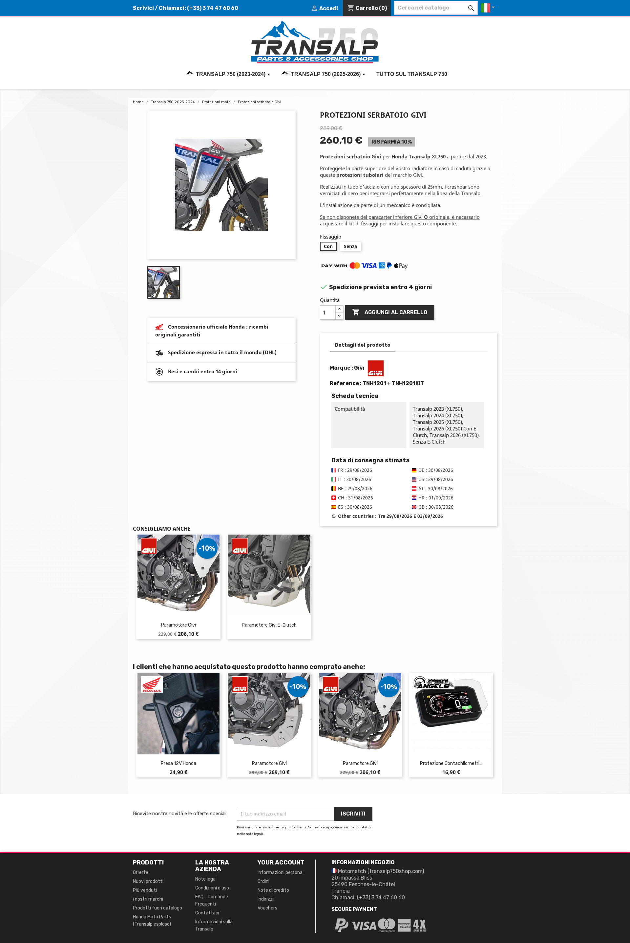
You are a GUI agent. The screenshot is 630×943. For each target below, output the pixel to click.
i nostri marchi (148, 899)
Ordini (263, 881)
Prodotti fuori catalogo (157, 908)
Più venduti (145, 890)
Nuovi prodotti (148, 881)
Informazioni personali (281, 872)
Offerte (140, 872)
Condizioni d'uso (212, 888)
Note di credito (273, 890)
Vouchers (267, 908)
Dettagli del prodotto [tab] (362, 345)
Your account (281, 862)
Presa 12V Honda (178, 763)
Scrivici (143, 8)
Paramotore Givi (178, 625)
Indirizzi (266, 899)
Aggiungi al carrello (389, 312)
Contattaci (207, 913)
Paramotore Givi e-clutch (269, 625)
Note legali (206, 879)
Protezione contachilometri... (451, 763)
